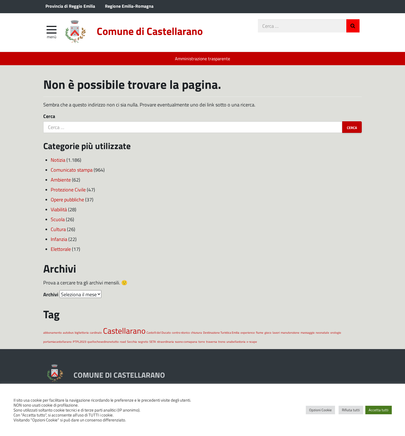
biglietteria (82, 332)
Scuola (58, 219)
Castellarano (124, 330)
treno (221, 341)
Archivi (50, 294)
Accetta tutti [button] (378, 409)
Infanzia (59, 239)
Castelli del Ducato (159, 332)
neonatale (322, 332)
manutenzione (290, 332)
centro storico (181, 332)
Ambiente (61, 179)
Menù (51, 36)
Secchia (132, 341)
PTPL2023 (79, 341)
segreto (143, 341)
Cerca (49, 116)
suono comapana (186, 341)
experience (248, 332)
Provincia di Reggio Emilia (70, 6)
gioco (267, 332)
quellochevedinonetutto (103, 341)
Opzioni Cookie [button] (320, 409)
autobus (68, 332)
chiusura (196, 332)
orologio (335, 332)
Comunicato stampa (72, 169)
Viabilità (59, 209)
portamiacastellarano (57, 341)
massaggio (308, 332)
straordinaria (165, 341)
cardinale (96, 332)
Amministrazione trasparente (202, 58)
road (123, 341)
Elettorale (61, 249)
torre (201, 341)
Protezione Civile (68, 189)
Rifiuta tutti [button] (351, 409)
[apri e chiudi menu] (51, 29)
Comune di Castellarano (150, 31)
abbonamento (52, 332)
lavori (276, 332)
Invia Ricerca (353, 25)
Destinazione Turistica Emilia (221, 332)
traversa (211, 341)
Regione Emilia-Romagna (129, 6)
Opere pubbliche (67, 199)
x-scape (252, 341)
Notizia (58, 160)
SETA (152, 341)
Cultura (58, 229)
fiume (259, 332)
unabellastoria (235, 341)
